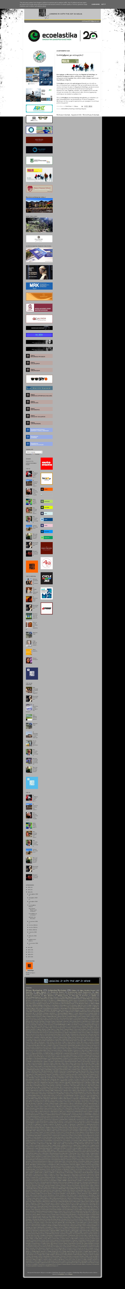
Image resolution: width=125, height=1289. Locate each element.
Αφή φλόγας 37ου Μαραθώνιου (55, 1124)
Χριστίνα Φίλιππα (62, 1016)
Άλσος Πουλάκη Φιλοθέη (50, 1101)
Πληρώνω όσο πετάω (58, 1227)
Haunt (38, 1076)
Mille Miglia (68, 1082)
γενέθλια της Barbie (38, 1261)
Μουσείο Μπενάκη (94, 1204)
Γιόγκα (71, 1135)
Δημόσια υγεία (72, 1146)
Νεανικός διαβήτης (78, 1209)
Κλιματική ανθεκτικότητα (84, 1188)
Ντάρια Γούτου (62, 1211)
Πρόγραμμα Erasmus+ (44, 1230)
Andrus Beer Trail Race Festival (93, 1059)
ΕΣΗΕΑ (74, 1150)
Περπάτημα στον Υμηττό (31, 1227)
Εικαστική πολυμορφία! (35, 544)
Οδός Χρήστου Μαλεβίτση (83, 1212)
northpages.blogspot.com (62, 1000)
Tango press (68, 1093)
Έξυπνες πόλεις (30, 1106)
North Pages (31, 970)
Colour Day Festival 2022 (62, 1066)
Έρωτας (37, 1106)
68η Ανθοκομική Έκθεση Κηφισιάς (66, 1018)
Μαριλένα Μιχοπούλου (46, 1006)
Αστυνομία (61, 1122)
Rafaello (27, 1090)
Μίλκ (98, 1198)
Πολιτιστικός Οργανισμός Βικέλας (48, 1228)
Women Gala (46, 1098)
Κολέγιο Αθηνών (94, 1035)
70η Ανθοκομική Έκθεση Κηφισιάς (41, 1058)
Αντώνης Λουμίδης (30, 1119)
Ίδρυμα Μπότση (39, 1108)
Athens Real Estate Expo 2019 (70, 1061)
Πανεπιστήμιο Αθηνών (71, 1222)
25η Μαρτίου (56, 1008)
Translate (37, 454)
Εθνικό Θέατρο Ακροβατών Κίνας (34, 1153)
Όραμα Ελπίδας (69, 1108)
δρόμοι (90, 1261)
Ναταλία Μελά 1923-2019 (56, 1209)
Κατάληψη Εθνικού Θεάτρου (87, 1183)
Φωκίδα (28, 1256)
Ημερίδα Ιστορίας (39, 1172)
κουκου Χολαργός (91, 1262)
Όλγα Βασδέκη (72, 1005)
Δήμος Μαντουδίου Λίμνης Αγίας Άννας (85, 1143)
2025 (29, 889)
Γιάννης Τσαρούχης (77, 1133)
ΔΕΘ (80, 1140)
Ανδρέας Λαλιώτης (64, 1116)
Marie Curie (37, 1082)
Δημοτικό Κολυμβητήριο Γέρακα (61, 1146)
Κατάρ (96, 1183)
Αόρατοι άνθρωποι (30, 1125)
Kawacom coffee (79, 1077)
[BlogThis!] (86, 106)
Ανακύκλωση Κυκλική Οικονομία (32, 1116)
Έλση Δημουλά (64, 1005)
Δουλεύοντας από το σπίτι (90, 1148)
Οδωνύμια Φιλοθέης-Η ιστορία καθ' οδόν (67, 1212)
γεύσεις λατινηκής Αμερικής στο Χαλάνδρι (52, 1261)
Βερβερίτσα (49, 1129)
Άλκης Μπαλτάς (29, 1101)
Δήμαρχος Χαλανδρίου (67, 1142)
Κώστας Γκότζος (29, 1195)
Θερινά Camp (59, 1174)
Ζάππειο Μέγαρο (80, 1167)
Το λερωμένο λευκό (71, 1248)
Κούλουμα (56, 1037)
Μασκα (77, 1203)
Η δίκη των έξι (74, 1169)
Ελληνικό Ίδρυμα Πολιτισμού (40, 1000)
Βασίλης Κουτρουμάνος (74, 1127)
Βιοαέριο (55, 1129)
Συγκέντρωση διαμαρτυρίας (65, 1240)
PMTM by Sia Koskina (38, 1005)
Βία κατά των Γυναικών (49, 1125)
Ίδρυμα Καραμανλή (90, 1106)
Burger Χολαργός (66, 1064)
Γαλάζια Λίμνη (29, 1132)
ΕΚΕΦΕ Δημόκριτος (51, 1150)
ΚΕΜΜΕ (64, 1180)
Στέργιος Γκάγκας (65, 1238)
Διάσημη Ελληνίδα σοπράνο (82, 1146)
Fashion (53, 1021)
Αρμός (92, 1119)
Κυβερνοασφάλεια (88, 1191)
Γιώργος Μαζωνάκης (78, 1137)
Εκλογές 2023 (85, 1156)
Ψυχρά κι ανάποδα (53, 1259)
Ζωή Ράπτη (39, 1013)
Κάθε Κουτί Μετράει (72, 1180)
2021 (29, 952)
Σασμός (43, 1233)
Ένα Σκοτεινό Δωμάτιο (74, 1105)
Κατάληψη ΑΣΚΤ (75, 1183)
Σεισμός (57, 1233)
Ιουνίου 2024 (32, 927)
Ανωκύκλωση (48, 1119)
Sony (71, 1092)
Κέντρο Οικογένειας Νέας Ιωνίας (33, 1182)
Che (28, 1066)
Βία (96, 1026)
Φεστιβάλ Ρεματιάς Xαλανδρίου (91, 1048)
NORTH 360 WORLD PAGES (31, 463)
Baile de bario (46, 1063)
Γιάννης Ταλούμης (67, 1133)
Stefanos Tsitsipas (43, 1093)
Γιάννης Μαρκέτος (80, 1132)
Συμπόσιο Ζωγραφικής (90, 1240)
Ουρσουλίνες (29, 1014)
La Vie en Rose (64, 1079)
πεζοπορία (59, 1264)
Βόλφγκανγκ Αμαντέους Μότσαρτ (44, 1130)
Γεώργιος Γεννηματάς (39, 1132)
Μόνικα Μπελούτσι (88, 1206)
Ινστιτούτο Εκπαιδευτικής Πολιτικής (48, 1177)
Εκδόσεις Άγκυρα (63, 1154)
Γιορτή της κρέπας (56, 1135)
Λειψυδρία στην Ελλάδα (83, 1196)
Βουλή (67, 1129)
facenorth (88, 1022)
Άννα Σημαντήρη (76, 1101)
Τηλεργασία (48, 1248)
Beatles (71, 1063)
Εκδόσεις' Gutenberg (64, 1156)
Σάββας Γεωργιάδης (83, 1232)
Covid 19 (88, 1008)
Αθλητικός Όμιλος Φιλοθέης (31, 1026)
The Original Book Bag (68, 1095)
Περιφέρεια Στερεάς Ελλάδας (44, 1003)
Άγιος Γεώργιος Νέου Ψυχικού (74, 1100)
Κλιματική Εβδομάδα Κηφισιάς (65, 1013)
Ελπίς (64, 1161)
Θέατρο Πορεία (70, 1172)
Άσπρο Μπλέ (34, 1024)
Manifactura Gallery (85, 1080)
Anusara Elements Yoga (37, 1061)
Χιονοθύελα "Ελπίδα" (84, 1256)
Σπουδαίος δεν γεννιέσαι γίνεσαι (67, 1236)
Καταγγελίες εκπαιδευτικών (32, 1185)
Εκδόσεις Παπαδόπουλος (37, 1156)
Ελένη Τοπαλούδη (55, 1158)
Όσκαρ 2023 (76, 1108)
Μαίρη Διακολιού (46, 1199)
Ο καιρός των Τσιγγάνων (38, 1212)
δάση (69, 1261)
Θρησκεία (47, 1175)
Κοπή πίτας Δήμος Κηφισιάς (46, 1037)
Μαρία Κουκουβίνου (89, 1039)
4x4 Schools (80, 1055)
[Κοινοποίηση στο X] (88, 106)
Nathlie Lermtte (81, 1084)
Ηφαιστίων (52, 1172)
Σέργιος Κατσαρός (94, 1232)
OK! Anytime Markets (75, 1085)
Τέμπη (58, 1048)
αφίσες (32, 1051)
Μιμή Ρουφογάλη (50, 1040)
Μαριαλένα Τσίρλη (60, 1203)
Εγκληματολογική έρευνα (31, 1151)
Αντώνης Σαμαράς (39, 1119)
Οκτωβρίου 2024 (33, 901)
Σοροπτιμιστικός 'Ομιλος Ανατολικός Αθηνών (78, 1235)
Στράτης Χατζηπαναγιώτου (37, 1048)
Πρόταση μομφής (75, 1230)
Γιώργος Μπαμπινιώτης (89, 1137)
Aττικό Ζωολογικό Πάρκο (37, 1063)
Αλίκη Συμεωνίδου (53, 1026)
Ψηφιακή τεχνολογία (93, 1050)
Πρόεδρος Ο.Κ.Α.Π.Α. (65, 1230)
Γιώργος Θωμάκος (60, 998)
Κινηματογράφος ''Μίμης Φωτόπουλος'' (81, 1187)
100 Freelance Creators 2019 (79, 1051)
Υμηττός (70, 1249)
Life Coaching (36, 1080)
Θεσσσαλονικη (90, 1174)
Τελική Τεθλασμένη (83, 1246)
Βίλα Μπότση (73, 1125)
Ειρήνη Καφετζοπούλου (30, 1154)
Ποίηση (66, 1227)
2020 (29, 954)
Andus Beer (29, 1061)
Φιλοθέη (40, 1254)
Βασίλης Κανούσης (63, 1127)
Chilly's (31, 1066)
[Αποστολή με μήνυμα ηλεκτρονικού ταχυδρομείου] (85, 106)
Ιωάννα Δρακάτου (40, 1034)
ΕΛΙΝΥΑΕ (68, 1150)
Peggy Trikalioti (76, 1087)
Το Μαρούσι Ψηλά (61, 1248)
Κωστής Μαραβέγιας (71, 1193)
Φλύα (44, 1254)
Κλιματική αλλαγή (76, 1035)
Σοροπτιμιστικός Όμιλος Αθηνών (64, 1047)
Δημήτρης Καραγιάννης (67, 1145)
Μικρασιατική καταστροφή (40, 1040)
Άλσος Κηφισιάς (55, 1005)
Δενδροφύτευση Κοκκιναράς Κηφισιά (43, 1145)
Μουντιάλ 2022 (75, 1204)
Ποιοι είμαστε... (35, 650)
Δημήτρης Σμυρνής (95, 1145)
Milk (37, 1022)
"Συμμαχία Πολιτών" (59, 1051)
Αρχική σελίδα (76, 115)
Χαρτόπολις (29, 998)
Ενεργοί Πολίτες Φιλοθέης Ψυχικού (86, 1161)
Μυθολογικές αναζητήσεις (77, 1206)
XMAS (60, 1098)
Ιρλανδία (33, 1034)
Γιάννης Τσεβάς (86, 1133)
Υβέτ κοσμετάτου (63, 1249)
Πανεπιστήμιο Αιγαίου (82, 1222)
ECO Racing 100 (76, 1068)
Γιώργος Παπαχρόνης (47, 1138)
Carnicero (91, 1064)
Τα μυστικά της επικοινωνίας (33, 1246)
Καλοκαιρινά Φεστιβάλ (40, 1183)
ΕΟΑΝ (77, 1011)
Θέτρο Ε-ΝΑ (78, 1172)
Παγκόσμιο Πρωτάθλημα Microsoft (53, 1219)
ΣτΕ (97, 1236)
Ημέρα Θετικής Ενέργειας (57, 1171)
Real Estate (42, 1090)
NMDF (66, 1084)
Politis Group (67, 1088)
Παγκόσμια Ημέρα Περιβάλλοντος (39, 1043)
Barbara (52, 1063)
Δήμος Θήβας (49, 1143)
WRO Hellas (82, 1097)
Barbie (63, 1063)
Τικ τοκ (53, 1248)
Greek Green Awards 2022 (71, 1074)
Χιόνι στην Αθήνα (94, 1256)
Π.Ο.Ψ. (64, 1216)
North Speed (94, 994)
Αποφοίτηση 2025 (72, 1119)
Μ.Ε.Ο (42, 1198)
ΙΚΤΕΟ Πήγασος (67, 1175)
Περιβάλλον (44, 1225)
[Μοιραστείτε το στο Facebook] (90, 106)
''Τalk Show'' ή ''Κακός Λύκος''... (35, 643)
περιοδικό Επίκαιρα (66, 1264)
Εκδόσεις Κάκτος (57, 1031)
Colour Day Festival (77, 1019)
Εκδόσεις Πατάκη (47, 1156)
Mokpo (93, 1082)
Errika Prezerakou (63, 1069)
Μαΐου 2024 (32, 929)
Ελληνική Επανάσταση (89, 1158)
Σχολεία (82, 1014)
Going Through (59, 1021)
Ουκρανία (59, 1216)
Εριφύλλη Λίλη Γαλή (86, 1164)
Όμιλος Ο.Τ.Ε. (61, 1108)
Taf (69, 1022)
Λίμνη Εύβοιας (92, 1195)
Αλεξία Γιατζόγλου (72, 1113)
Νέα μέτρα (59, 1208)
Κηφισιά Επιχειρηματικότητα (66, 1187)
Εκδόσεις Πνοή (55, 1156)
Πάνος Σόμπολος (74, 1216)
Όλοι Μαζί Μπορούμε (75, 1010)
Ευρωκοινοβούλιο (58, 1167)
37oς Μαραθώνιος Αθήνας (42, 1018)
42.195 (58, 1055)
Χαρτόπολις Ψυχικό (30, 1016)
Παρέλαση (28, 1224)
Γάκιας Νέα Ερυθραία (74, 1130)
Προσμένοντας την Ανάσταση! (35, 553)
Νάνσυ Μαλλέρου (41, 1208)
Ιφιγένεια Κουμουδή (90, 1179)
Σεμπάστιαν (63, 1233)
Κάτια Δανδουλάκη (89, 1180)
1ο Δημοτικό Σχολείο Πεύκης (37, 1053)
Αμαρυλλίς (95, 1113)
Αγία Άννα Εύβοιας (34, 1109)
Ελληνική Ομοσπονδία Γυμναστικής (43, 1159)
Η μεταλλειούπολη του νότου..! (36, 197)
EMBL (82, 1068)
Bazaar (67, 1063)
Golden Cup (66, 1021)
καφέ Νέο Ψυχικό (55, 1262)
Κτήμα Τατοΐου (79, 1191)
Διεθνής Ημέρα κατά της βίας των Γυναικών (63, 1148)
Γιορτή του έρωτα (65, 1135)
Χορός (44, 1016)
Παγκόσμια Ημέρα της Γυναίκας (41, 1014)
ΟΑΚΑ (64, 1042)
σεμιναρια (89, 1264)
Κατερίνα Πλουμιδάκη (45, 1035)
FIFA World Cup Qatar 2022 (47, 1071)
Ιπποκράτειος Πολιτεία (62, 1177)
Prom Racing (91, 1088)
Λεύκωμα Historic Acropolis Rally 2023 (62, 1039)
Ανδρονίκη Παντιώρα (57, 990)
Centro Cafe (63, 1019)
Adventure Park (63, 1059)
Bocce (30, 1064)
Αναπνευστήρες (55, 1116)
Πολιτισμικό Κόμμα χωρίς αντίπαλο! (33, 910)
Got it (103, 4)
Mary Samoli (51, 1082)
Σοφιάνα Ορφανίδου (49, 1236)
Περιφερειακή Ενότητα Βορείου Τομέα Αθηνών (37, 1045)
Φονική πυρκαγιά (59, 1254)
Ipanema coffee (44, 1077)
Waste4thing (93, 1097)
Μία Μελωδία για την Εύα (89, 1198)
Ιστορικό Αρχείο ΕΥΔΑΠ (37, 1179)
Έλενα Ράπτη (55, 1105)
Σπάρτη (82, 1047)
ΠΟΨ (69, 1216)
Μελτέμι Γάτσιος (84, 1203)
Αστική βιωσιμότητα (53, 1122)
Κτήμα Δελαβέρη (71, 1191)
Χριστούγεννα (77, 1050)
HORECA (28, 1076)
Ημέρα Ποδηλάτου (68, 1171)
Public (96, 1088)
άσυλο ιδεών (68, 1259)
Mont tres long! (35, 633)
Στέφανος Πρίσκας (89, 1047)
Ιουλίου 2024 (32, 925)
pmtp (93, 1022)
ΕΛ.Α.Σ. (63, 1150)
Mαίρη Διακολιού (59, 1084)
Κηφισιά (91, 1000)
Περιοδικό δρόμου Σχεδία (64, 1225)
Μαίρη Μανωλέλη (56, 1199)
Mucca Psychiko (43, 1022)
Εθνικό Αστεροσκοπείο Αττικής (93, 1151)
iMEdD (93, 1098)
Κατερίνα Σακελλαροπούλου (74, 1185)
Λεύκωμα (29, 1198)
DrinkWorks (66, 1068)
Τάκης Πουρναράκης (71, 1245)
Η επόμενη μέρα (82, 1169)
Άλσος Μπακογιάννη (39, 1101)
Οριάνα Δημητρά (52, 1216)
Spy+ (98, 1092)
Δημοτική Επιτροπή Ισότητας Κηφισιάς (46, 1146)
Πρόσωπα (70, 994)
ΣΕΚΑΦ (75, 1232)
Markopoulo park (44, 1082)
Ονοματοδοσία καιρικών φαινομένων (39, 1216)
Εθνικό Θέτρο (45, 1153)
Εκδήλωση (47, 1154)
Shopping (94, 995)
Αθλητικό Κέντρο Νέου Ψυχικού (91, 1024)
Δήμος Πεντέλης (70, 1011)
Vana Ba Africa (55, 1097)
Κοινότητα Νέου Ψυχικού (33, 1006)
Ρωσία (62, 1232)
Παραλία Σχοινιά (81, 1043)
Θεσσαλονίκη (83, 1174)
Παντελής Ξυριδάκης (93, 1222)
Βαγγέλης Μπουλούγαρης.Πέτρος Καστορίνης (35, 1127)
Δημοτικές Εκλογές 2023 (32, 1146)
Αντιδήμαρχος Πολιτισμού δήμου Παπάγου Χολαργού (44, 1117)
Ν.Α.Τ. (27, 1208)
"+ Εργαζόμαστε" (39, 1051)
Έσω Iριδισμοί (52, 1106)
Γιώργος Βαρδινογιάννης (89, 1135)
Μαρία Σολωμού (54, 1201)
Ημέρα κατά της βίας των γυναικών (81, 1171)
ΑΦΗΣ (68, 1024)
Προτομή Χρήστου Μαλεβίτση (74, 1045)
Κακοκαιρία (85, 1182)
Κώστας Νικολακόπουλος (49, 1195)
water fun (42, 1100)
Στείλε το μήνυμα (54, 1240)
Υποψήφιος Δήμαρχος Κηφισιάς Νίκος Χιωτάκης (72, 1251)
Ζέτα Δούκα (88, 1167)
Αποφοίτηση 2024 (63, 1119)
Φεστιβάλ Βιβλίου (55, 1253)
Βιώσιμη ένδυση (61, 1129)
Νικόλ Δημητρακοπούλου (93, 1209)
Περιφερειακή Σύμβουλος (93, 1225)
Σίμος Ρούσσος (64, 1014)
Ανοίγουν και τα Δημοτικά (88, 1116)
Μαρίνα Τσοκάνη (85, 1201)
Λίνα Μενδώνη (35, 1196)
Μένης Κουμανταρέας (78, 1198)
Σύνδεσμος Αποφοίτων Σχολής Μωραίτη (67, 1243)
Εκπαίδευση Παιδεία (57, 992)
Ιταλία (72, 1179)
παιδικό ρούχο (41, 1264)
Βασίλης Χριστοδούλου (39, 1011)
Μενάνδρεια (57, 1006)
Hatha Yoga (33, 1076)
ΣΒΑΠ (71, 1232)
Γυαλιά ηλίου (40, 1140)
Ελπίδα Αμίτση (58, 1161)
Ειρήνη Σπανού (40, 1154)
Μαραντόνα (40, 1203)
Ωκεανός (27, 1051)
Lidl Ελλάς (93, 1079)
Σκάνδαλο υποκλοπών (93, 1233)
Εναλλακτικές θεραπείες (72, 1161)
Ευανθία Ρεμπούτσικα (38, 1167)
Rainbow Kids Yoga (34, 1090)
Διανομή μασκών (30, 1148)
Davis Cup (39, 1068)
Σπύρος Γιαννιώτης (80, 1236)
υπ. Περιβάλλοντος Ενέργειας (51, 1265)
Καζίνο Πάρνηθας (66, 1034)
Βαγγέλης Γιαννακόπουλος (82, 1125)
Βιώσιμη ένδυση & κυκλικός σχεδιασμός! (35, 761)
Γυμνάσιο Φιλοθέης (48, 1140)
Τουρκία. (28, 1249)
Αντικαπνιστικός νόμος (61, 1117)
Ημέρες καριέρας (29, 1172)
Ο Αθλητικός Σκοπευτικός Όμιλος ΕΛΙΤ (83, 1211)
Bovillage (40, 1064)
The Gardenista (54, 1010)
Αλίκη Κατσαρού (62, 1113)
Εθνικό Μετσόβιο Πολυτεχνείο (46, 1031)
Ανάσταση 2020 (88, 1114)
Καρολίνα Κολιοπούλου (65, 1183)
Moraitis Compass (37, 1084)
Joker (67, 1077)
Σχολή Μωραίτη (48, 1008)
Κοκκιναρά (58, 1190)
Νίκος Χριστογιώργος (36, 1209)
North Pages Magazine (81, 108)
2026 (29, 887)
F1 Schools (28, 1071)
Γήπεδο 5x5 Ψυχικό (84, 1130)
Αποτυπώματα (55, 1119)
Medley (56, 1082)
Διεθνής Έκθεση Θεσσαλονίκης (32, 1031)
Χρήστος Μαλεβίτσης (68, 1050)
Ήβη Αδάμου (59, 1106)
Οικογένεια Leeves (46, 1214)
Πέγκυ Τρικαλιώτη (30, 1003)
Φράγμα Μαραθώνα (69, 1254)
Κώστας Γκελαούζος (90, 1037)
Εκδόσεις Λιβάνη (90, 1154)
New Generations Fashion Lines (91, 1084)
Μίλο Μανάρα (30, 1199)
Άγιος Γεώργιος (63, 1100)
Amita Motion (82, 1059)
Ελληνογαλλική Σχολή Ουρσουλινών (79, 992)
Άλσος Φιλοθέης (60, 1101)
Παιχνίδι (36, 1220)
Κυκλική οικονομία (80, 1037)
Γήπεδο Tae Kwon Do (93, 1130)
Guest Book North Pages (66, 1002)
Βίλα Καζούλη (65, 1125)
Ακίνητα (96, 1111)
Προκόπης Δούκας (75, 1228)
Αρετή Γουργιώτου (81, 1119)
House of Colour (78, 1076)
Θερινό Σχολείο (75, 1174)
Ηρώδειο (46, 1172)
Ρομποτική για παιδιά (40, 1047)
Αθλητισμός (79, 994)
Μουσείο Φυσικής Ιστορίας (55, 1206)
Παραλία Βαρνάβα (55, 1014)
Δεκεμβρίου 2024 (33, 894)
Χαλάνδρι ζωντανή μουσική (72, 1256)
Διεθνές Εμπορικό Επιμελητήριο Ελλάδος (44, 1148)
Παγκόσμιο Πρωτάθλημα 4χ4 (39, 1219)
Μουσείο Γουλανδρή (60, 1040)
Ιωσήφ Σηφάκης (53, 1180)
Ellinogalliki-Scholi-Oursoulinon (33, 1069)
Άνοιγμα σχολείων (85, 1101)
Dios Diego (42, 1021)
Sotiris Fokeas (88, 1092)
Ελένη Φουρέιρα (64, 1158)
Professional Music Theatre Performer (79, 1088)
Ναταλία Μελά (46, 1209)
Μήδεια (82, 1039)
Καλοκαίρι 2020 (71, 998)
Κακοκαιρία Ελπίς (84, 1034)
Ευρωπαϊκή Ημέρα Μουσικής (69, 1167)
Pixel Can (36, 1088)
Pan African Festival (68, 1087)
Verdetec (77, 1097)
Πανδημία (82, 1220)
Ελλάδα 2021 (28, 1032)
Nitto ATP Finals (51, 1085)
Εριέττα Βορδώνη (73, 1032)
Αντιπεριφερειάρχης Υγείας (83, 1117)
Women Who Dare (54, 1098)
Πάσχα (39, 1217)
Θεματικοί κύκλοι (38, 1174)
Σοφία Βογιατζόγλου (93, 1235)
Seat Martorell (49, 1092)
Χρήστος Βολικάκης (30, 1257)
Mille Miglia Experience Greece (78, 1082)
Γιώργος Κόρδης (69, 1137)
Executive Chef (92, 1069)
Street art (65, 1022)
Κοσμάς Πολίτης (50, 1191)
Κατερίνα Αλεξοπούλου (61, 1185)
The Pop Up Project (75, 1022)
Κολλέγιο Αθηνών (29, 1037)
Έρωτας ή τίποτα (44, 1106)
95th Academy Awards (92, 1058)
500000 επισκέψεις (80, 997)
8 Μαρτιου (66, 1058)
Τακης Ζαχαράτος (68, 1246)
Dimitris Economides (58, 1068)
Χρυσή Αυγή (28, 1259)
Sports (94, 1092)
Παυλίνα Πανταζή (90, 1043)
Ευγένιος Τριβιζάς (86, 1032)
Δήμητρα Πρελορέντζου (90, 1142)
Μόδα (85, 1040)
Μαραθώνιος (33, 1203)
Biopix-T (93, 1063)
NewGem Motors (29, 1085)
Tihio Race (77, 1095)
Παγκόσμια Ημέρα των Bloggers (82, 1217)
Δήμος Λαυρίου (57, 1143)
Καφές (92, 1185)
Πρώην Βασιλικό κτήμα (85, 1230)
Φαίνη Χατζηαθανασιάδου (68, 1003)
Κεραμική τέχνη (83, 1000)
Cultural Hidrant (76, 1066)
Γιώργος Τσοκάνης (66, 1138)
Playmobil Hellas (43, 1088)
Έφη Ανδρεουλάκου (49, 1024)
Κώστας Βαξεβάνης (93, 1193)
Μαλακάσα (81, 1199)
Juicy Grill (72, 1077)
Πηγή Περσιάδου (41, 1227)
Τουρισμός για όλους (93, 1248)
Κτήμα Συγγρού (72, 1037)
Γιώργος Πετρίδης (57, 1138)
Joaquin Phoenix (61, 1077)
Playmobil (54, 1022)
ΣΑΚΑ (66, 1232)
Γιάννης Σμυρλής (51, 1011)
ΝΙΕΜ (35, 1208)
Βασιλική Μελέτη (94, 1127)
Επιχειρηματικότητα (65, 1164)
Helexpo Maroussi (60, 1076)
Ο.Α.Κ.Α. (90, 1006)
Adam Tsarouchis (55, 1059)
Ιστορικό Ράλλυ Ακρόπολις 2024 (63, 1179)
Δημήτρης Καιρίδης (56, 1145)
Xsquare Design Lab (67, 1098)
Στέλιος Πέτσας (56, 1238)
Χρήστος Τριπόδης (39, 1257)
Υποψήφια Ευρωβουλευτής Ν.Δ (54, 1251)
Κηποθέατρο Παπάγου (31, 1187)
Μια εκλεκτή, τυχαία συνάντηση (35, 519)
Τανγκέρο (75, 1246)
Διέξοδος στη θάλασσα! (32, 917)
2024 (29, 892)
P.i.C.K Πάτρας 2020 (57, 1087)
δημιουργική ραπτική (76, 1261)
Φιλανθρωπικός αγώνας (32, 1254)
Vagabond (39, 1097)
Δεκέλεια (32, 1145)
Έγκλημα (46, 1103)
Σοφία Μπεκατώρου (39, 1236)
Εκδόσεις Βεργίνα (72, 1154)
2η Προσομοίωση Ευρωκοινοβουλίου (71, 1053)
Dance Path (36, 1021)
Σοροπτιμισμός (50, 1235)
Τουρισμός (88, 1014)
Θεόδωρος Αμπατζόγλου (50, 1013)
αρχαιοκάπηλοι (29, 1261)
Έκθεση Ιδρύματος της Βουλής (66, 1103)
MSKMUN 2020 (64, 1080)
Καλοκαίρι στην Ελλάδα (94, 1034)
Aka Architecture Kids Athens (37, 1019)
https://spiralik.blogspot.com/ (85, 1098)
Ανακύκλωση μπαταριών (74, 1026)
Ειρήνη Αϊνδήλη (94, 1153)
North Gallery (59, 1085)
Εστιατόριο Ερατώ (46, 1166)
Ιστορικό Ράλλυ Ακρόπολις (49, 1179)
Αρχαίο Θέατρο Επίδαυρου (42, 1121)
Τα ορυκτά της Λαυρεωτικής (47, 1246)
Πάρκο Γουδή (82, 1216)
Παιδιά (80, 1219)
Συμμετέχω (75, 1240)
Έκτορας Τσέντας (29, 1105)
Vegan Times (65, 1097)
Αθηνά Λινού (62, 1111)
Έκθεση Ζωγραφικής (54, 1103)
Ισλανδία (71, 1177)
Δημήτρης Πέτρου (77, 1145)
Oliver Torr (84, 1085)
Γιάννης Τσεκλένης (95, 1133)
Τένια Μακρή (84, 1245)
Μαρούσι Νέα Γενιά (70, 1203)
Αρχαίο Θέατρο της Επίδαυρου (56, 1121)
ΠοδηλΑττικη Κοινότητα (74, 1227)
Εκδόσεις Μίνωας (66, 1031)
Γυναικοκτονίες (68, 1140)
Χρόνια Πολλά (85, 1050)
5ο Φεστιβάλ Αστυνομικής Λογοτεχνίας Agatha (82, 1056)
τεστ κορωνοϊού (96, 1264)
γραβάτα (64, 1261)
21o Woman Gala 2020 (48, 1053)
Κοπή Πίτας (37, 1037)
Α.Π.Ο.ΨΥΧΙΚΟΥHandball (60, 1024)
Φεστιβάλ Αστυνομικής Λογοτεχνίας (42, 1253)
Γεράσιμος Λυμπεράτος (72, 1027)
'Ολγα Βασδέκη (69, 1051)
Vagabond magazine (46, 1097)
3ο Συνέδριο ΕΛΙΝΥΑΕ (50, 1055)
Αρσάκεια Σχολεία (73, 1000)
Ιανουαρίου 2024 (33, 943)
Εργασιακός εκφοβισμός (75, 1164)
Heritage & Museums (69, 1076)
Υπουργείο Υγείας (89, 1249)
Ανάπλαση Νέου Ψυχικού (77, 1114)
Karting (33, 1022)
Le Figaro (77, 1079)
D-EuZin (83, 1066)
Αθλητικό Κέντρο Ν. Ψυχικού (81, 1111)
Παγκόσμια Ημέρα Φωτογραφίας (54, 1043)
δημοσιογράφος (84, 1261)
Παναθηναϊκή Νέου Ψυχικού (72, 1220)
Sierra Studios (56, 1092)
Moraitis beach (45, 1084)
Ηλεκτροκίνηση (48, 1171)
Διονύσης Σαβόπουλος (78, 1148)
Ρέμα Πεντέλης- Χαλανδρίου (37, 1232)
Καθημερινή (70, 1182)
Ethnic (70, 1069)
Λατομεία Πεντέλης (62, 1196)
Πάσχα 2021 (45, 1217)
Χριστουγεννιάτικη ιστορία (80, 1257)
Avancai (28, 1063)
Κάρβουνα (81, 1180)
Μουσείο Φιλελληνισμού (43, 1206)
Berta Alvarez (77, 1063)
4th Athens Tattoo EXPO (54, 1018)
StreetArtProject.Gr (52, 1093)
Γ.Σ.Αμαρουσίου (64, 1130)
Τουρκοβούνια (70, 1048)
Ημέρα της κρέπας (94, 1171)
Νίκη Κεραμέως (42, 1042)
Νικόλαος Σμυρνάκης (30, 1211)
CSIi (83, 1064)
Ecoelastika (48, 1021)
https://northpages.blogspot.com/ (33, 997)
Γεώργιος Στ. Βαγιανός (50, 1132)
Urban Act (83, 1022)
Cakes (86, 1064)
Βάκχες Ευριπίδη (38, 1125)
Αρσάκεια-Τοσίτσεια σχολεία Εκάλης (90, 1010)
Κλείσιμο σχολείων (48, 1188)
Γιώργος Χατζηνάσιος (86, 1138)
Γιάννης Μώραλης (90, 1132)
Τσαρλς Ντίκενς (46, 1249)
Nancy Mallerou (73, 1084)
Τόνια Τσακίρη (55, 1249)
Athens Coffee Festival (59, 1061)
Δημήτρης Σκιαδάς (86, 1145)
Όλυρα (55, 1108)
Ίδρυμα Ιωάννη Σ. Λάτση (79, 1106)
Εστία (80, 1032)
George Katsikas (82, 1072)
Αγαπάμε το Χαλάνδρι (44, 1109)
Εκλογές (79, 1156)
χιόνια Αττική (81, 1016)
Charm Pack (97, 1064)
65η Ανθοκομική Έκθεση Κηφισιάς (77, 1008)
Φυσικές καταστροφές (94, 1254)
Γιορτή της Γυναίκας (47, 1135)
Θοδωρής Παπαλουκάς (38, 1175)
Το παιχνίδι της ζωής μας (82, 1248)
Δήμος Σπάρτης (60, 1029)
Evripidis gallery (85, 1069)
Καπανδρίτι (56, 1183)
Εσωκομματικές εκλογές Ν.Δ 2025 (87, 1166)
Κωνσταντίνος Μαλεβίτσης (59, 1193)
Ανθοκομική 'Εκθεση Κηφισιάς (88, 1026)
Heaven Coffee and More (46, 1076)
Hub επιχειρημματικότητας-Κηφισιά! (35, 690)
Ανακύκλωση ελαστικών (46, 1116)
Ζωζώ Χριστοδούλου (41, 1169)
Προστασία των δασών (85, 1228)
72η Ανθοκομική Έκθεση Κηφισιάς (55, 1058)
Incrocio (37, 1077)
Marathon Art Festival (95, 1080)
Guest (71, 1021)
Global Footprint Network (40, 1074)
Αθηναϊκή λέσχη (70, 1111)
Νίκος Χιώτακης (50, 1042)
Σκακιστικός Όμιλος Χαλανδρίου (32, 1235)
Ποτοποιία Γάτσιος (66, 1228)
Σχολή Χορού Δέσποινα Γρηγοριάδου (47, 1241)
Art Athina (51, 1061)
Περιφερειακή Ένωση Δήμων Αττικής (78, 1225)
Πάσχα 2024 (59, 1217)
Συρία (98, 1240)
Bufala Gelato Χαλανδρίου (56, 1064)
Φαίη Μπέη (80, 1048)
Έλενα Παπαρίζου (47, 1105)
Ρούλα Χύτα (49, 1047)
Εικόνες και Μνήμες (86, 1153)
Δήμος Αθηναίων (51, 1029)
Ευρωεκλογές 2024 (49, 1167)
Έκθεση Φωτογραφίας (93, 1103)
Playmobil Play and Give (53, 1088)
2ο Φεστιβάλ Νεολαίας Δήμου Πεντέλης (35, 1055)
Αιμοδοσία (90, 1111)
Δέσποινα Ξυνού (48, 1142)
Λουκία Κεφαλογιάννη (80, 1013)
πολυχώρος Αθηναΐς (81, 1264)
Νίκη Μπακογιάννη (66, 1208)
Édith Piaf (47, 1100)
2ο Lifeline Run (83, 1053)
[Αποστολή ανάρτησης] (82, 106)
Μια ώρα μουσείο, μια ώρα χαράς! (35, 536)
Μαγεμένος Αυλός (73, 1199)
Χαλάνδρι (63, 1256)
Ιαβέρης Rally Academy (77, 1175)
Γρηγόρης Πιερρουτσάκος (31, 1140)
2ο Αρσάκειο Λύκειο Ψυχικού (93, 1053)
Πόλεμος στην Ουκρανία (93, 1045)
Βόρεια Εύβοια (49, 1027)
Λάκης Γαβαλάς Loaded (72, 1195)
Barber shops (57, 1063)
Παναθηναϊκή (62, 1220)
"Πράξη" (88, 1016)
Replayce (74, 1090)
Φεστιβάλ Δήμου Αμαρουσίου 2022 (67, 1253)
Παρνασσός (73, 1224)
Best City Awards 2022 (86, 1063)
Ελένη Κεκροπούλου (46, 1158)
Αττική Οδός (30, 1124)
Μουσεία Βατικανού (84, 1204)
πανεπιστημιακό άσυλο (50, 1264)
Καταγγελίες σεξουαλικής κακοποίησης (47, 1185)
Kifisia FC (86, 1077)
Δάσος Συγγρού (40, 1142)
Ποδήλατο (50, 1045)
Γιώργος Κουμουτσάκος (59, 1137)
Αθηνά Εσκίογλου (54, 1111)
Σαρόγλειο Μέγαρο (36, 1233)
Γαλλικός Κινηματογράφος (59, 1027)
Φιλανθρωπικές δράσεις (94, 1253)
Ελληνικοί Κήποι (80, 1159)
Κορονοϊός (29, 992)
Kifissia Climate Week (93, 1077)
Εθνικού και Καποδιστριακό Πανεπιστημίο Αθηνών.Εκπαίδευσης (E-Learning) (69, 1151)
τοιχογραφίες (40, 1265)
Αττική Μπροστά (95, 1122)
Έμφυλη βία (41, 1024)
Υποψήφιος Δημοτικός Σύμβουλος (91, 1251)
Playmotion (61, 1088)
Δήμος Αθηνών (60, 1011)
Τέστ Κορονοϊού (92, 1245)
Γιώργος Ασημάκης (78, 1135)
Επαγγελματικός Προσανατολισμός (76, 1162)
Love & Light (43, 1080)
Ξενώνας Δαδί (70, 1211)
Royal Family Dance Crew (83, 1090)
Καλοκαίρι (85, 995)
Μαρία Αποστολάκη (37, 1201)
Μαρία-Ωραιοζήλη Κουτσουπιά (65, 1201)
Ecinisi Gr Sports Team (89, 1068)
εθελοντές (32, 1262)
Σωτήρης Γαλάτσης (66, 1241)
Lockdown (75, 1002)
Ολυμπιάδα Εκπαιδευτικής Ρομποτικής (68, 1214)
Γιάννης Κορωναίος (70, 1132)
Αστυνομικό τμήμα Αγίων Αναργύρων (83, 1122)
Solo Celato (59, 1022)
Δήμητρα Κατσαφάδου (79, 1142)
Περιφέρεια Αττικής (42, 1002)
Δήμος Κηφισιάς (41, 992)
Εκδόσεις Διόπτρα (81, 1154)
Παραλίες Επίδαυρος (57, 1224)
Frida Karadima (63, 1072)
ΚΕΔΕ (60, 1180)
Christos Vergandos (38, 1066)
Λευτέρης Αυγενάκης (31, 1039)
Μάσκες (46, 1198)
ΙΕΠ (62, 1175)
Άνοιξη (92, 1101)
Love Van (49, 1080)
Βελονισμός (33, 1129)
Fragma (56, 1072)
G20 (73, 1072)
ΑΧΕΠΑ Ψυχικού (91, 1108)
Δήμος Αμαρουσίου (60, 994)
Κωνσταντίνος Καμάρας (47, 1193)
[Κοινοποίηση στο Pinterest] (91, 106)
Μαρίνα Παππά (77, 1201)
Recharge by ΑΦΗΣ (49, 1090)
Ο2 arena (51, 1212)
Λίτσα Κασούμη (43, 1196)
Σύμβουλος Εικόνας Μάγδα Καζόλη (50, 1243)
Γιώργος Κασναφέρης (47, 1137)
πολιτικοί (74, 1264)
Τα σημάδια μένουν (58, 1246)
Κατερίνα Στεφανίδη (56, 1035)
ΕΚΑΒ (44, 1150)
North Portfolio (66, 1085)
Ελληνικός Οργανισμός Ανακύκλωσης (40, 1032)
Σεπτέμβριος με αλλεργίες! (33, 914)
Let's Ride (88, 1079)
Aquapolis (46, 1061)
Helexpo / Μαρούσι (77, 1021)
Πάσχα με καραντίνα (88, 1042)
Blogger (70, 1274)
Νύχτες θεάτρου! (35, 658)
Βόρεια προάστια (56, 1130)
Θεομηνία (46, 1174)
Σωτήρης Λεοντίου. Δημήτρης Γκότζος (78, 1241)
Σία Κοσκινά (52, 1000)
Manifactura (77, 1080)
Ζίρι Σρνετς (95, 1167)
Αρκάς (87, 1119)
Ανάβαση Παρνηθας (66, 1114)
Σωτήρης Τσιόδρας (48, 1048)
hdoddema (61, 1274)
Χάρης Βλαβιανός (47, 1256)
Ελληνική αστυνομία (72, 1159)
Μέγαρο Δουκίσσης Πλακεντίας (60, 1198)
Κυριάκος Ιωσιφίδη (36, 1193)
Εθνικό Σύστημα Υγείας (75, 1153)
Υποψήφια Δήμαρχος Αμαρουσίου (39, 1251)
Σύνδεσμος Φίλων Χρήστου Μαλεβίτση (85, 1243)
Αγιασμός (81, 1024)
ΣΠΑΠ (79, 998)
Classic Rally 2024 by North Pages (49, 1066)
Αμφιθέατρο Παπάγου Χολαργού (53, 1114)
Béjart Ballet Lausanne (76, 1064)
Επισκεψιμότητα (88, 1162)
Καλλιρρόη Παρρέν (30, 1183)
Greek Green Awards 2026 (83, 1074)
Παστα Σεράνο (91, 1224)
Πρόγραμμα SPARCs (55, 1230)
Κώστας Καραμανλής (82, 1193)
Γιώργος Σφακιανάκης (83, 1027)
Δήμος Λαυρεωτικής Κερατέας (68, 1143)
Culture (74, 990)
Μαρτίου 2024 (32, 936)
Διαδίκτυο (92, 1146)
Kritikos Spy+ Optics (46, 1079)
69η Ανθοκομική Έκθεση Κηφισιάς (81, 1018)
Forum (40, 1072)
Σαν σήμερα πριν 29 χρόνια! (35, 717)
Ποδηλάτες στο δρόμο (85, 1227)
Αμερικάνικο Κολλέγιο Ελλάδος (32, 1114)
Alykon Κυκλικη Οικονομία (73, 1059)
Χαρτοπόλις (95, 1014)
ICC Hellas (97, 1076)
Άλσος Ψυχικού (68, 1101)
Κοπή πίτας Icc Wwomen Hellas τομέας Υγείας (80, 1190)
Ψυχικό (45, 1259)
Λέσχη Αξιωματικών (82, 1195)
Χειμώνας (39, 1016)
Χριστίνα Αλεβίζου (58, 1257)
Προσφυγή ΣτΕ (63, 1045)
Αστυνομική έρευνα (69, 1122)
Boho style (35, 1064)
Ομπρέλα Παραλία (72, 1042)
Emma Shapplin (48, 1069)
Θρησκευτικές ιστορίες (54, 1175)
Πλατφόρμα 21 (49, 1227)
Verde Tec (72, 1097)
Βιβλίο (86, 994)
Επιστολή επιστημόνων (42, 1164)
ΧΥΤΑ (40, 1256)
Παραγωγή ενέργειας (46, 1224)
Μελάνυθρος (30, 1040)
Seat (44, 1092)
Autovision (93, 1061)
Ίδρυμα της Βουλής (48, 1108)
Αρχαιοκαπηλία (82, 1121)
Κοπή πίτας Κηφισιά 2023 (40, 1191)
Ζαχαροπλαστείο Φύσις (30, 1169)
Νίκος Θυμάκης (75, 1208)
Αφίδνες (66, 1124)
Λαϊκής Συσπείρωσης (72, 1196)
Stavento (28, 1093)
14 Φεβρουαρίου (89, 1051)
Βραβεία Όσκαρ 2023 (93, 1129)
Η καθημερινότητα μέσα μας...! (35, 474)
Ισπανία (76, 1177)
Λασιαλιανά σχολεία (52, 1196)
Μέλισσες (70, 1198)
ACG (45, 1059)
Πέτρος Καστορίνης (34, 990)
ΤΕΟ (55, 1048)
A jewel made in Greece (38, 1059)
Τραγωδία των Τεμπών (36, 1249)
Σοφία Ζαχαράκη (29, 1236)
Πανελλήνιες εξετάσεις (39, 1222)
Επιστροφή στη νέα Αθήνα (54, 1164)
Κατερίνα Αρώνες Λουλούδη (33, 1035)
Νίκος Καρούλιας (83, 1208)
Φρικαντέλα (86, 1254)
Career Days (56, 1019)
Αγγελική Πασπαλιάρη (69, 1109)
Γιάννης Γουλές (60, 1132)
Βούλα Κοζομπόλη (74, 1129)
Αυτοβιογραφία (37, 1124)
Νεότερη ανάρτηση (63, 115)
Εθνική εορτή (84, 1011)
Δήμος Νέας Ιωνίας (82, 1005)
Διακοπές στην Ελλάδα (93, 1029)
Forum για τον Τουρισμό (48, 1072)
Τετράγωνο (91, 1246)
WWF (88, 1097)
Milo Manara (88, 1082)
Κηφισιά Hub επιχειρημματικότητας (52, 1187)
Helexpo (53, 1076)
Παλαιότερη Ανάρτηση (91, 115)
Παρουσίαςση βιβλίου (81, 1224)
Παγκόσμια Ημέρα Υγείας (69, 1217)
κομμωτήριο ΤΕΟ (82, 1262)
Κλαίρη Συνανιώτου (95, 1187)
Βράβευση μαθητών (84, 1129)
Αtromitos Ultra (84, 1108)
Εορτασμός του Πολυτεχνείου (55, 1162)
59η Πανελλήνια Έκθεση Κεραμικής (64, 1056)
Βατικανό (28, 1129)
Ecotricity (97, 1068)
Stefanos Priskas (35, 1093)
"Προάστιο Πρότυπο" (54, 1002)
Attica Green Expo (86, 1061)
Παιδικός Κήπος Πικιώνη (89, 1219)
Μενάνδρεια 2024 (94, 1203)
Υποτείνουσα (81, 1249)
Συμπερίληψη (81, 1240)
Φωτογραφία (34, 1256)
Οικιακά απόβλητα (36, 1214)
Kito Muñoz (38, 1079)
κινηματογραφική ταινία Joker (72, 1262)
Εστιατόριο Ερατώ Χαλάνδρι (57, 1166)
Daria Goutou (32, 1068)
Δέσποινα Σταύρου (57, 1142)
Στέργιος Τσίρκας (74, 1014)
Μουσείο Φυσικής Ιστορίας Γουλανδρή (74, 1040)
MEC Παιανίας (56, 1080)
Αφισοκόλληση (72, 1124)
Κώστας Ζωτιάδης (38, 1195)
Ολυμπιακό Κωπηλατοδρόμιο (84, 1214)
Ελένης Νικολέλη (94, 1031)
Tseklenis (27, 1097)
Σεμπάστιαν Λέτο (71, 1233)
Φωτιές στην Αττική (52, 1050)
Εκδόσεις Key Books (55, 1154)
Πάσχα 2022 (52, 1217)
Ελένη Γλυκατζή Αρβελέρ (34, 1158)
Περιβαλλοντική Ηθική (52, 1225)
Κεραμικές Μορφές (66, 1035)
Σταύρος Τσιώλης (45, 1240)
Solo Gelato (66, 1092)
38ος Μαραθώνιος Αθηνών (82, 1003)
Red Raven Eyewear (59, 1090)
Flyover (91, 1071)
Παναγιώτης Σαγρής (53, 1220)
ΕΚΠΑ (58, 1150)
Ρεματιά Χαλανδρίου (30, 1047)
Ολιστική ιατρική (55, 1214)
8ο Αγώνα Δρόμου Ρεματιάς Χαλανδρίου (78, 1058)
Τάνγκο (78, 1245)
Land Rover (71, 1079)
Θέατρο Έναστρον (61, 1172)
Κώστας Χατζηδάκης (60, 1195)
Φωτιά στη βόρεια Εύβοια (41, 1050)
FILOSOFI (56, 1071)
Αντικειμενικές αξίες (72, 1117)
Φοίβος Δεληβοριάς (51, 1254)
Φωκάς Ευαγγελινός (30, 1050)
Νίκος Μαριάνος (92, 1208)
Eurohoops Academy (76, 1069)
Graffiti (93, 1008)
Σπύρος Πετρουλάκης (89, 1236)
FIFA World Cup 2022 (36, 1071)
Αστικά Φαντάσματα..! (35, 527)
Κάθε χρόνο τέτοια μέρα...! (35, 501)
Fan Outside (40, 994)
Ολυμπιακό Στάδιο (92, 1013)
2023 (29, 947)
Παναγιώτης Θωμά (43, 1220)
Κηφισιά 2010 (40, 1187)
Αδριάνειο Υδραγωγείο (44, 1111)
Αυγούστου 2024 (33, 921)
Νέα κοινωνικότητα (51, 1208)
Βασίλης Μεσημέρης (85, 1127)
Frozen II (69, 1072)
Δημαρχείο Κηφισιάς (69, 1029)
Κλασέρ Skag (30, 1188)
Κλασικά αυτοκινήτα (38, 1188)
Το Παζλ (63, 1048)
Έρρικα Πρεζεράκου (63, 1010)
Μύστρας (96, 1206)
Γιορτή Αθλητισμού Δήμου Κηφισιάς (34, 1135)
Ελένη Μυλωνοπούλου (84, 1031)
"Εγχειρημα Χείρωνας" (49, 1051)
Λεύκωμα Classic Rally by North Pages (45, 1039)
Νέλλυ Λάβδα (34, 1042)
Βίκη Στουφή (58, 1125)
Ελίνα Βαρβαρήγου (73, 1158)
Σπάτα (56, 1236)
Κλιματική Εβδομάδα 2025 (72, 1188)
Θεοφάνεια (52, 1174)
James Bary (50, 1077)
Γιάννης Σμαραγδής (48, 1133)
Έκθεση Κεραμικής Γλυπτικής (81, 1103)
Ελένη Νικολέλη (92, 997)
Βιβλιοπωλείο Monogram (31, 1027)
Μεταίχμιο (28, 1204)
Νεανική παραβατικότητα (68, 1209)
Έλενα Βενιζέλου (38, 1105)
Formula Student (35, 1072)
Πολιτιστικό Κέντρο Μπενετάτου (32, 1228)
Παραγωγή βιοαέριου (36, 1224)
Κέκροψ (96, 1180)
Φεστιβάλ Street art (30, 1253)
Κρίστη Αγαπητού (63, 1037)
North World (46, 1010)
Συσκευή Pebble (30, 1241)
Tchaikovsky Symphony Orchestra (33, 1095)
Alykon (92, 1003)
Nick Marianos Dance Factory (40, 1085)
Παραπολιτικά (66, 1224)
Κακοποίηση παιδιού (94, 1182)
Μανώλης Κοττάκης (89, 1199)
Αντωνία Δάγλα (94, 1117)
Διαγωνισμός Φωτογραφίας (80, 1029)
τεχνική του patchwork (31, 1265)
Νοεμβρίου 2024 (33, 897)
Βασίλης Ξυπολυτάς (84, 1002)
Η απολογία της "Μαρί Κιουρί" (62, 1169)
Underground (33, 1097)
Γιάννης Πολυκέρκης (38, 1133)
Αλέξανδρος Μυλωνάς (31, 1113)
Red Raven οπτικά (67, 1090)
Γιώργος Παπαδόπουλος (36, 1138)
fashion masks (75, 1098)
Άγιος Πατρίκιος (85, 1100)
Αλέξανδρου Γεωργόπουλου (43, 1113)
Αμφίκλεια (43, 1114)
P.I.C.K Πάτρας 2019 (46, 1087)
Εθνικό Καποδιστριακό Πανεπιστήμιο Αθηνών (59, 1153)
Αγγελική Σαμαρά (79, 1109)
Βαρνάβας (30, 1011)
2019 (29, 956)
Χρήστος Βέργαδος (52, 1016)
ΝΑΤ (31, 1208)
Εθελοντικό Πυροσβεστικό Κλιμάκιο (45, 1151)
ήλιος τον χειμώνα (77, 1259)
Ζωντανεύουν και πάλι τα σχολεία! (35, 616)
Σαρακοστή (28, 1233)
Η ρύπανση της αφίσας (92, 1169)
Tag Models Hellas (60, 1093)
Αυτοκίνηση (45, 1124)
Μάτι (51, 1198)
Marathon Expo (30, 1082)
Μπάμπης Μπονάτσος (66, 1206)
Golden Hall (48, 1074)
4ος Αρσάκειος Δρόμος (50, 1056)
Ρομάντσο (47, 1232)
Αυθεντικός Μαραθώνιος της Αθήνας (44, 998)
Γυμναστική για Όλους (58, 1140)
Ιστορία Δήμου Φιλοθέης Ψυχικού (87, 1177)
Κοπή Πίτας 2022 (65, 1190)
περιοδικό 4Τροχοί (72, 1016)
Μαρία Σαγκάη (46, 1201)
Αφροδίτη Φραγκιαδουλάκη (92, 1124)
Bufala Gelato (46, 1064)
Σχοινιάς (37, 1241)
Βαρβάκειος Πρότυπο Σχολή (52, 1127)
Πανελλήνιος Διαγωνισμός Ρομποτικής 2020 (55, 1222)
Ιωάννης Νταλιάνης (44, 1180)
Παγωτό (76, 1219)
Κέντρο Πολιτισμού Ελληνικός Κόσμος (53, 1034)
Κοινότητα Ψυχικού (85, 1035)
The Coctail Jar (59, 1095)
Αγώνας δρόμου (34, 1111)
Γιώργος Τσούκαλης (76, 1138)
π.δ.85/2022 (35, 1264)
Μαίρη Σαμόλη (64, 1199)
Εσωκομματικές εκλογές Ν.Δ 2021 (72, 1166)
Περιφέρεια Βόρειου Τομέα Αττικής (34, 1008)
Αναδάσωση (95, 1114)
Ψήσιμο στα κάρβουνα (37, 1259)
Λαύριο (97, 1037)
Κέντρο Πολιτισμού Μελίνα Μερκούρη (49, 1182)
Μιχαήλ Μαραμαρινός (65, 1204)
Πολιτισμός (56, 1045)
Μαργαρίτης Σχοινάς (49, 1203)
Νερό (85, 1209)
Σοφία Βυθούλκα (76, 1047)
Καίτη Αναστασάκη (63, 1182)
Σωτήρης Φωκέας (91, 1241)
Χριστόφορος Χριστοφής (93, 1257)
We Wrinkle (31, 1098)
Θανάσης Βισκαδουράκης (88, 1172)
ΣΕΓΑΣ (54, 1047)
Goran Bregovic (56, 1074)
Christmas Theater (86, 998)
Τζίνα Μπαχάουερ (40, 1248)
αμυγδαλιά (95, 1259)
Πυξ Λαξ (84, 1045)
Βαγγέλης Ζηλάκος (94, 1125)
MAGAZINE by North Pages (68, 108)
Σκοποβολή (43, 1235)
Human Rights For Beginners (88, 1076)
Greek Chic (62, 1074)
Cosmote (70, 1066)
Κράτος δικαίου (63, 1191)
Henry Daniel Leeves (87, 1021)
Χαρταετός (60, 1050)
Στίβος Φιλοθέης (74, 1238)
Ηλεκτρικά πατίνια (39, 1171)
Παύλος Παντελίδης (36, 1225)
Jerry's (55, 1077)
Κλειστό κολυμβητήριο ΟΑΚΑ (59, 1188)
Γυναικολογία (75, 1140)
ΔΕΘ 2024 (85, 1140)
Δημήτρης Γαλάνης (63, 995)
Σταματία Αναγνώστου (85, 1238)
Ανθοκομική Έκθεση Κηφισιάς (76, 1116)
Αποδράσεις (49, 994)
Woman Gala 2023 (38, 1098)
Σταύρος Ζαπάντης (37, 1240)
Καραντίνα (96, 1005)
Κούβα (56, 1191)
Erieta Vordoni (56, 1069)
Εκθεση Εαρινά (73, 1156)
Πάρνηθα (35, 1217)
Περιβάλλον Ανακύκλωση (33, 995)
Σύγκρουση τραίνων (37, 1243)
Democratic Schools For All (47, 1068)
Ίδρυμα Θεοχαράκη (68, 1106)
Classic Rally (69, 1019)
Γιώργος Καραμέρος (37, 1137)
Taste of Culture (75, 1093)
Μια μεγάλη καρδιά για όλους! (35, 510)
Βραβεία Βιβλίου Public (30, 1130)
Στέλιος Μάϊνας (47, 1238)
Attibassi (79, 1061)
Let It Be (82, 1079)
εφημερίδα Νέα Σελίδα (45, 1262)
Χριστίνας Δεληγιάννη (68, 1257)
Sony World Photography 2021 (79, 1092)
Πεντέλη (97, 1043)
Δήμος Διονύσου (42, 1143)
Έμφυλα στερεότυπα (64, 1105)
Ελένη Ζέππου (75, 1031)
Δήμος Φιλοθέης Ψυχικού (87, 990)
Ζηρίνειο (27, 1034)
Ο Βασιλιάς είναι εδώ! (35, 599)
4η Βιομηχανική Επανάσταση (90, 1055)
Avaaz (98, 1061)
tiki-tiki (37, 1100)
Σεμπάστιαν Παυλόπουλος (81, 1233)
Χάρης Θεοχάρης (55, 1256)
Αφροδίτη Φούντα (81, 1124)
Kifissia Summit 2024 (30, 1079)
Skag (61, 1092)
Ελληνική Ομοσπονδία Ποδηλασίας (59, 1159)
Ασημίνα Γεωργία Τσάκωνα (42, 1122)
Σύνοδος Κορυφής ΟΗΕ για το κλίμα (50, 1245)
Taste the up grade (83, 1093)
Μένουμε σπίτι (94, 1002)
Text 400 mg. (47, 1005)
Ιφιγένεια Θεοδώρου (80, 1179)
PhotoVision (89, 1087)
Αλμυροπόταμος (87, 1113)
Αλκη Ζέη (80, 1113)
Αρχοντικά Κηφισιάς (30, 1122)
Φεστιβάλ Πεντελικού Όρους (82, 1253)
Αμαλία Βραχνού (63, 1026)
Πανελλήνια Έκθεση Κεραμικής (69, 1043)
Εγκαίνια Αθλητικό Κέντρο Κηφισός (90, 1150)
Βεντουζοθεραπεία (41, 1129)
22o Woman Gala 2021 (58, 1053)
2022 (29, 950)
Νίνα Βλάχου (58, 1042)
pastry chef (32, 1100)
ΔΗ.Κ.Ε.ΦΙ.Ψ (91, 1140)
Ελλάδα (81, 1158)
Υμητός (75, 1249)
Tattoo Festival (96, 1093)
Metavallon (62, 1082)
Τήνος (98, 1245)
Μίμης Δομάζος (38, 1199)
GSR (77, 1072)
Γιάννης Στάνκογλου (58, 1133)
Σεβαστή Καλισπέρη (50, 1233)
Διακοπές (97, 1146)
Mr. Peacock (52, 1084)
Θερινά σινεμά (67, 1174)
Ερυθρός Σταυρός (37, 1166)
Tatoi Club (90, 1093)
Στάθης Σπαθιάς (38, 1238)
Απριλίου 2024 (33, 932)
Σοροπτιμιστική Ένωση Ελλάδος (61, 1235)
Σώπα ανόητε (62, 1245)
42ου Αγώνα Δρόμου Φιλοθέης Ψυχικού (69, 1055)
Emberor (42, 1069)
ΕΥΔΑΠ (79, 1150)
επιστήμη (37, 1262)
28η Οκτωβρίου (64, 1008)
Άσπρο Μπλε (40, 1103)
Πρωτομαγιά (36, 1230)
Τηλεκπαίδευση (56, 1003)
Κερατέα (97, 1185)
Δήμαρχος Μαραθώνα (42, 1029)
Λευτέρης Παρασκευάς (94, 1196)
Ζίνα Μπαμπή (95, 1032)
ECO (70, 1068)
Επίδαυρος (65, 1162)
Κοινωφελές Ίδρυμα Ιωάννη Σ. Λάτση (46, 1190)
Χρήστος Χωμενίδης (49, 1257)
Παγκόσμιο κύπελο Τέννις (67, 1219)
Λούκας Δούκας (36, 1198)
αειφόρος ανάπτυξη (87, 1259)
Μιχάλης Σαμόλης (46, 1204)
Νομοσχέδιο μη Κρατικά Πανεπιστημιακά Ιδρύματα (46, 1211)
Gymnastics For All (94, 1074)
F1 (97, 1069)
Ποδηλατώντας (94, 1227)
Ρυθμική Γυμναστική (55, 1232)
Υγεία (75, 1048)
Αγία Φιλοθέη (74, 1024)
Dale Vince (88, 1066)
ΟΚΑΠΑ (96, 1006)
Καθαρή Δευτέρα (75, 1034)
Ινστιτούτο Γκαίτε (35, 1177)
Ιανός (85, 1175)
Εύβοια (90, 1005)
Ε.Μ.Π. (39, 1150)
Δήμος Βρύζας (34, 1143)
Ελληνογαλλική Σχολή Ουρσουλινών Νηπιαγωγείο (43, 1161)
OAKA (49, 1022)
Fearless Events (63, 1071)
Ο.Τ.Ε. (46, 1212)
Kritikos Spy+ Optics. (55, 1079)
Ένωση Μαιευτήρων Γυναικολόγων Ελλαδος (90, 1105)
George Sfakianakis (91, 1072)
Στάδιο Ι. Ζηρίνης (29, 1238)
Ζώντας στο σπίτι (51, 1169)
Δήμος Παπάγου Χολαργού (51, 997)
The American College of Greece (48, 1095)
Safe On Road (38, 1092)
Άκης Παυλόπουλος (94, 1100)
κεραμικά (62, 1262)
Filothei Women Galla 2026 (83, 1071)
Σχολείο (58, 1241)
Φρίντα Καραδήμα (78, 1254)
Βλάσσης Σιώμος (41, 1027)
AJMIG (49, 1059)
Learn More (95, 4)
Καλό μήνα (49, 1183)
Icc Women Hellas (30, 1077)
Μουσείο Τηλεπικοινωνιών (31, 1206)
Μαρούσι (97, 1039)
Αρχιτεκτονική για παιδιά (92, 1121)
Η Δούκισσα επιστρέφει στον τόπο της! (35, 734)
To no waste (83, 1095)
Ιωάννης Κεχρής (35, 1180)
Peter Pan (83, 1087)
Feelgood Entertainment (71, 1071)
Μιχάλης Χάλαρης (55, 1204)
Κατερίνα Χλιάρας (85, 1185)
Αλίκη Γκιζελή (54, 1113)
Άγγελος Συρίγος (54, 1100)
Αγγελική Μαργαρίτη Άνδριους (57, 1109)
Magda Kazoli (71, 1080)
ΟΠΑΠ (56, 1212)
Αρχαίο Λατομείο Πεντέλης (71, 1121)
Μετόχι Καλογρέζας (36, 1204)
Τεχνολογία (32, 1248)
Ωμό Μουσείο (61, 1259)
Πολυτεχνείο (58, 1228)
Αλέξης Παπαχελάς (43, 1026)
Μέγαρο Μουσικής (75, 1039)
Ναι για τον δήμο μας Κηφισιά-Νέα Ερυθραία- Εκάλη (73, 1006)
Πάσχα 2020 (79, 1042)
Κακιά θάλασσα (78, 1182)
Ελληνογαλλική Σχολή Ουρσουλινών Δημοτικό (59, 1032)
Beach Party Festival (48, 1019)
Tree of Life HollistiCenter (92, 1095)
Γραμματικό (95, 1138)
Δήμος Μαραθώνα (49, 995)
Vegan (60, 1097)
